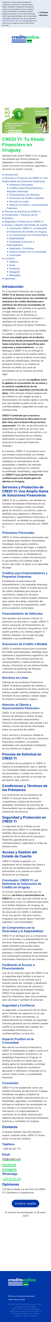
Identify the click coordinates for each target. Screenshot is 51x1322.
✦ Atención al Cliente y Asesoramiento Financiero (27, 206)
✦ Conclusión (14, 255)
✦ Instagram (13, 271)
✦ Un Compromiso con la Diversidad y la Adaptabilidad (27, 237)
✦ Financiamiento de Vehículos (23, 194)
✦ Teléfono (13, 261)
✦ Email (11, 265)
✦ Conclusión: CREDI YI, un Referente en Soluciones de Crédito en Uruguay (27, 230)
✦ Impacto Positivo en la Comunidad (26, 251)
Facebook (9, 1164)
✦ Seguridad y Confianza (20, 248)
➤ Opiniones (8, 278)
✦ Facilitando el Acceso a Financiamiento (20, 243)
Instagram (9, 1169)
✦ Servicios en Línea (18, 201)
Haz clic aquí (20, 21)
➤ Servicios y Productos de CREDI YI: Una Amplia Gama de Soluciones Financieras (24, 180)
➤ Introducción (10, 174)
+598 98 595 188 (11, 1178)
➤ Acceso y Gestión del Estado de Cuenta (24, 224)
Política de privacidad (16, 1299)
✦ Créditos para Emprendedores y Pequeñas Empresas (25, 190)
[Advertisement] (25, 78)
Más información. (8, 21)
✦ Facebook (13, 268)
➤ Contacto (8, 258)
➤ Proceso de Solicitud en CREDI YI (21, 211)
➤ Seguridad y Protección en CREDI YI (22, 221)
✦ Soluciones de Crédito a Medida (25, 198)
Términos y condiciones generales (21, 1296)
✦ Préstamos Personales (20, 184)
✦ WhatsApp (13, 275)
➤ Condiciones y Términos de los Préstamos (20, 216)
